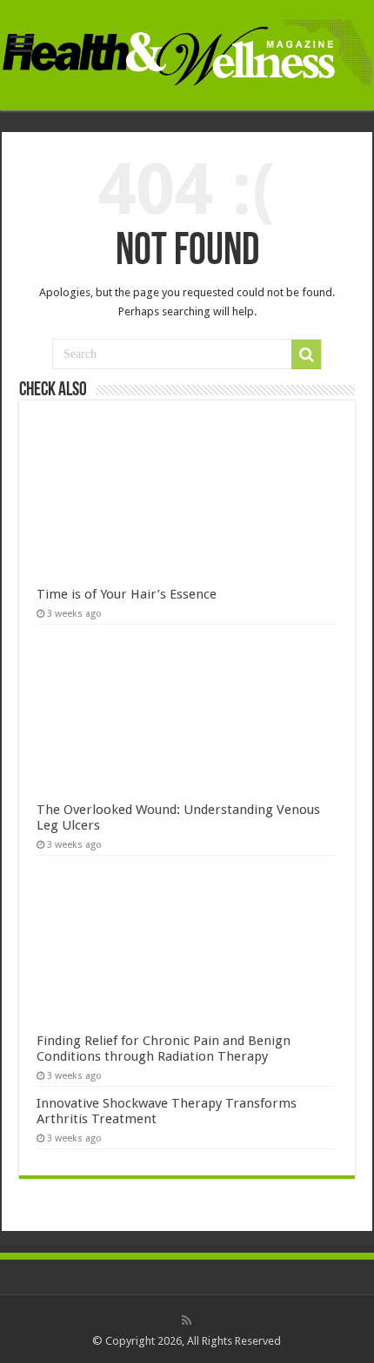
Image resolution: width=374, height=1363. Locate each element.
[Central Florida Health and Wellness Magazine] (187, 53)
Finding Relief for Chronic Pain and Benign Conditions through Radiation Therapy (164, 1048)
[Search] (306, 354)
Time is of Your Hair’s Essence (127, 594)
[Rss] (186, 1320)
